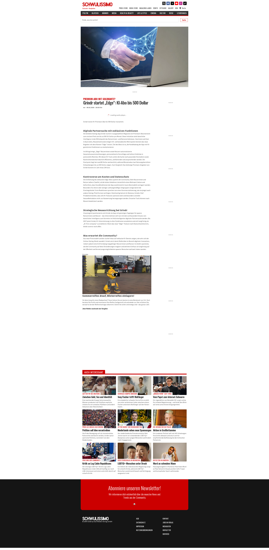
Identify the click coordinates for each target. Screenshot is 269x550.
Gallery (170, 8)
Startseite (85, 8)
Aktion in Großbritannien (164, 430)
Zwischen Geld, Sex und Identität (97, 397)
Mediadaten (167, 526)
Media (114, 13)
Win (176, 8)
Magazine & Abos (145, 8)
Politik (85, 13)
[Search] (163, 3)
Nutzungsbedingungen (144, 530)
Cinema (153, 13)
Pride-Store (123, 8)
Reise (171, 13)
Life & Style (142, 13)
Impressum (140, 526)
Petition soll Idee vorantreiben (96, 430)
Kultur (162, 13)
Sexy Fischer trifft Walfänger (131, 397)
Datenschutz (141, 522)
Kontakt (166, 518)
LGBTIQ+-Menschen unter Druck (132, 463)
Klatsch (95, 13)
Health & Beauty (127, 13)
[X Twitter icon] (172, 3)
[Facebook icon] (168, 3)
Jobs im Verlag (168, 522)
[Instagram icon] (180, 3)
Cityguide (163, 8)
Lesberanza (182, 13)
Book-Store (133, 8)
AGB (137, 518)
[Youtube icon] (176, 3)
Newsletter (167, 530)
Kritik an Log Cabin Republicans (96, 463)
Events (155, 8)
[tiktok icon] (184, 3)
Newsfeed (166, 534)
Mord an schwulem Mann (164, 463)
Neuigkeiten (92, 8)
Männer (105, 13)
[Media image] (99, 385)
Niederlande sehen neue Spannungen (134, 430)
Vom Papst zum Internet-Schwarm (168, 397)
